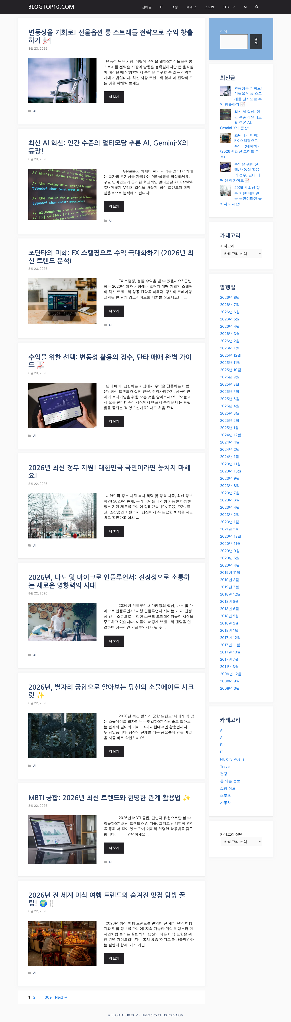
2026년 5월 (229, 319)
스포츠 (209, 7)
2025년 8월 (229, 384)
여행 (174, 7)
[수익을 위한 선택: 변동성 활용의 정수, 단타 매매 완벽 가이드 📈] (225, 168)
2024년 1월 (229, 457)
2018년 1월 (229, 630)
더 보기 (114, 96)
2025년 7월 (229, 391)
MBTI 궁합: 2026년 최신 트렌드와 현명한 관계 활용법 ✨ (109, 798)
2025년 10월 (230, 370)
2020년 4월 (230, 565)
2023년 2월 (229, 514)
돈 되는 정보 (230, 781)
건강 (223, 774)
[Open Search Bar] (257, 7)
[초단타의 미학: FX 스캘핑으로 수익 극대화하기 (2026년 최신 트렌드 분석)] (225, 139)
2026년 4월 (230, 326)
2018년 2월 (229, 623)
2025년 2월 (229, 420)
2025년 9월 (229, 377)
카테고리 (227, 246)
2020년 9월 (230, 551)
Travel (225, 766)
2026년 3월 (230, 334)
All (222, 737)
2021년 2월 (229, 529)
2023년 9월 (230, 478)
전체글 (146, 7)
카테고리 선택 (231, 834)
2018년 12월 (230, 594)
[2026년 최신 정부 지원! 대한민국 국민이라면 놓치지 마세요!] (225, 191)
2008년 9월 (230, 681)
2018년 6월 (229, 609)
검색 (223, 31)
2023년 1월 (229, 522)
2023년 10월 (230, 471)
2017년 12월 (230, 638)
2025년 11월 (230, 362)
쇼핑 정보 (228, 788)
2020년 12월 (230, 536)
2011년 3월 (229, 667)
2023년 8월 (229, 486)
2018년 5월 (229, 616)
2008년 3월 (230, 688)
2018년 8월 (229, 601)
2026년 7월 (229, 305)
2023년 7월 (229, 493)
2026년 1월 (229, 348)
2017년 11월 (230, 645)
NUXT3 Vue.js (232, 759)
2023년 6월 (230, 500)
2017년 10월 (230, 652)
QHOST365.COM (170, 1015)
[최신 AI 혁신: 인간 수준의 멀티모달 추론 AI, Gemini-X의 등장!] (225, 115)
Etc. (223, 745)
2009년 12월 (230, 674)
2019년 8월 (229, 580)
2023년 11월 (230, 464)
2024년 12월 (230, 435)
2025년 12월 (230, 355)
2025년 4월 (229, 406)
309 (49, 997)
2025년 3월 (229, 413)
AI (245, 7)
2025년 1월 (229, 428)
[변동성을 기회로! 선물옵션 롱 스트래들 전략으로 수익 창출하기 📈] (225, 92)
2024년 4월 (230, 442)
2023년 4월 (230, 507)
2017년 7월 (229, 659)
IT (161, 7)
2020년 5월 (229, 558)
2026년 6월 (230, 312)
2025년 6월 (229, 399)
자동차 (225, 803)
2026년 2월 (229, 341)
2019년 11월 (230, 572)
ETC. (226, 7)
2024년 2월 (229, 449)
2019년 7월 (229, 587)
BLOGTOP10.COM (51, 7)
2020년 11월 (230, 543)
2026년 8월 (229, 297)
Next (61, 997)
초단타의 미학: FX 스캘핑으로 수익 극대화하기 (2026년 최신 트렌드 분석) (240, 146)
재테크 (191, 7)
